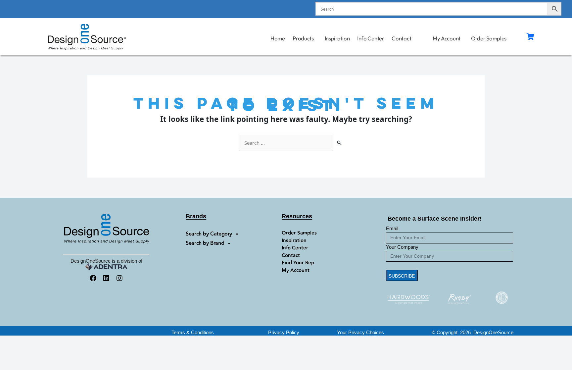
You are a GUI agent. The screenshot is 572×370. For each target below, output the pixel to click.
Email (392, 228)
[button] (360, 332)
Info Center (370, 38)
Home (277, 38)
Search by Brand (205, 243)
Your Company (402, 247)
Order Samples (489, 38)
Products (303, 38)
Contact (401, 38)
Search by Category (209, 234)
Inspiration (337, 38)
